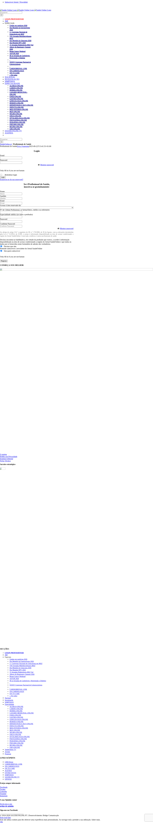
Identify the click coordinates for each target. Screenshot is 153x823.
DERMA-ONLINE (16, 90)
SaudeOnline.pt (6, 144)
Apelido (3, 196)
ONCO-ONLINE (15, 116)
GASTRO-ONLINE (16, 99)
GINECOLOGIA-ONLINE (19, 101)
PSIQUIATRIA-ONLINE (18, 120)
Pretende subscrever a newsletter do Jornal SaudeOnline (21, 249)
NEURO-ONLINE (16, 114)
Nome (2, 191)
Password (3, 160)
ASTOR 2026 (14, 53)
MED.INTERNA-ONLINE (19, 109)
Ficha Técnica (5, 461)
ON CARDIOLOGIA (17, 71)
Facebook (3, 787)
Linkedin (3, 792)
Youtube (3, 794)
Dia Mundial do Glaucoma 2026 (20, 40)
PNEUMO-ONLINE (17, 124)
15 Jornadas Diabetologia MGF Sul (21, 45)
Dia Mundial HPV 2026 (18, 43)
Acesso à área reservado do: (10, 205)
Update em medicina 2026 (18, 25)
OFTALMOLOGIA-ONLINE (20, 118)
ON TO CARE (15, 73)
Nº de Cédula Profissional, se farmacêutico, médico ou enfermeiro (25, 210)
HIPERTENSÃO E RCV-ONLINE (21, 105)
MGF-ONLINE (15, 111)
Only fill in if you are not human (12, 171)
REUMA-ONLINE (16, 126)
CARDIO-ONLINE (16, 88)
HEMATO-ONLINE (16, 103)
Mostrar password (47, 165)
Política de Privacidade (8, 457)
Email (2, 155)
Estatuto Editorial (6, 459)
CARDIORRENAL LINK (18, 68)
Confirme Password (7, 224)
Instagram (3, 796)
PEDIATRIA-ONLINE (17, 122)
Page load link (5, 818)
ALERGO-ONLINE (16, 86)
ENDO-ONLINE (15, 96)
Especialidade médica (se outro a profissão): (16, 214)
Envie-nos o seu (7, 805)
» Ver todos (13, 75)
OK (1, 822)
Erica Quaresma (23, 146)
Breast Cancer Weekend (17, 51)
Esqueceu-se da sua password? (11, 179)
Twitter (2, 789)
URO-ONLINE (15, 129)
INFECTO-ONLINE (17, 107)
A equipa (3, 454)
